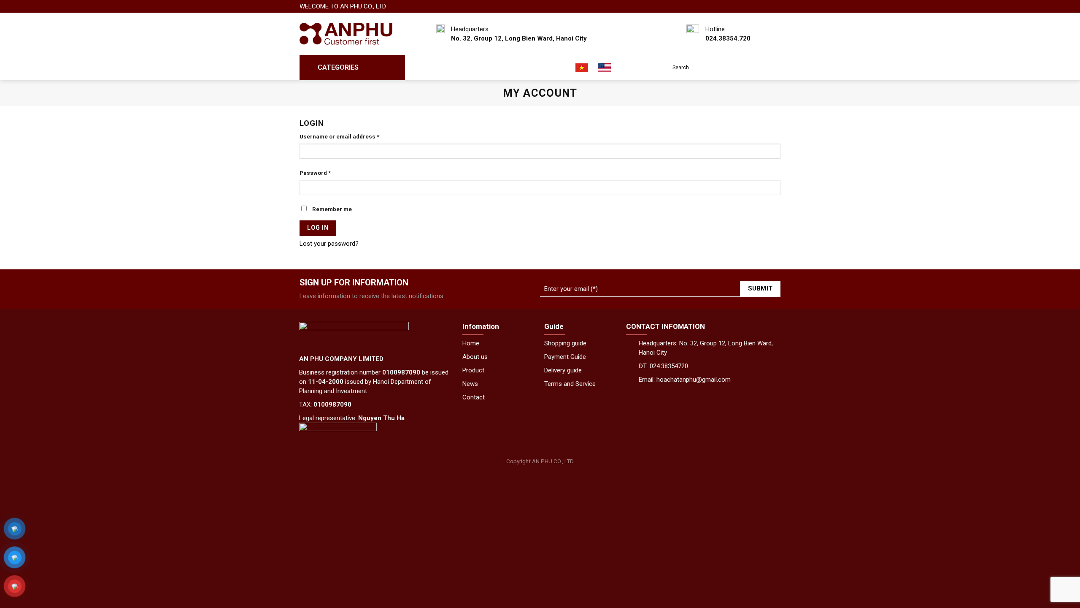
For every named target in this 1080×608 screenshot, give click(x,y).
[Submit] (772, 67)
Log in (317, 227)
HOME (422, 67)
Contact (550, 67)
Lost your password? (329, 243)
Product (473, 370)
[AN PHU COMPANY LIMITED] (346, 34)
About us (456, 67)
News (517, 67)
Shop (489, 67)
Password (315, 172)
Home (470, 343)
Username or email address (339, 136)
